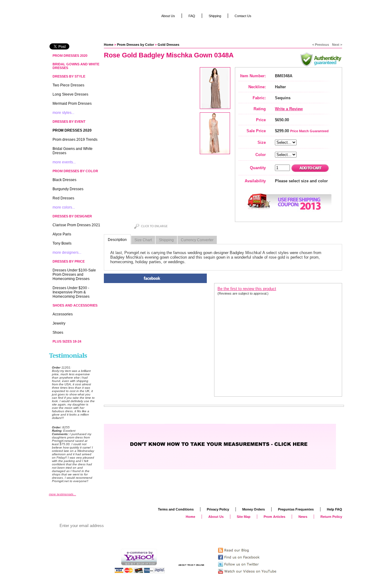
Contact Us (243, 16)
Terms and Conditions (176, 509)
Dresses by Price (69, 261)
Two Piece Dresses (68, 85)
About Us (168, 16)
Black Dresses (64, 180)
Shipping (166, 240)
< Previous (320, 44)
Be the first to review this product (246, 288)
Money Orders (253, 509)
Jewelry (59, 323)
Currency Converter (197, 240)
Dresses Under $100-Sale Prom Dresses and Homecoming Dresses (74, 274)
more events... (64, 162)
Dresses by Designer (72, 216)
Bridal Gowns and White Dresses (76, 66)
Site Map (243, 516)
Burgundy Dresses (68, 189)
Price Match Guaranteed (309, 131)
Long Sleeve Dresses (70, 94)
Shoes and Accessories (75, 305)
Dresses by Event (69, 121)
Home (108, 44)
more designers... (67, 252)
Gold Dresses (168, 44)
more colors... (64, 207)
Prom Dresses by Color (135, 44)
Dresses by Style (69, 76)
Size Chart (143, 240)
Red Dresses (63, 198)
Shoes (58, 332)
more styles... (63, 113)
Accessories (63, 314)
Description (117, 240)
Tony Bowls (62, 243)
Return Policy (331, 516)
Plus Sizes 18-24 (67, 341)
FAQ (191, 16)
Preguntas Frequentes (296, 509)
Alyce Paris (62, 234)
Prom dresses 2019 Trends (75, 139)
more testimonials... (62, 494)
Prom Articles (274, 516)
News (302, 516)
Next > (337, 44)
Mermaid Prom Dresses (72, 103)
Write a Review (289, 109)
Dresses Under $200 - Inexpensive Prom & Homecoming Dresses (71, 292)
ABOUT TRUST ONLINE (191, 565)
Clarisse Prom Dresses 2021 (76, 225)
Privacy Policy (218, 509)
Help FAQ (334, 509)
